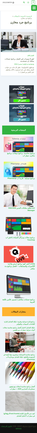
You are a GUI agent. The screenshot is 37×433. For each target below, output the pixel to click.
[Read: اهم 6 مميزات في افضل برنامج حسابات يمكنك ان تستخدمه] (18, 42)
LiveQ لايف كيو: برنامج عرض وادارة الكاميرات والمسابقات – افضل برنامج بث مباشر (20, 266)
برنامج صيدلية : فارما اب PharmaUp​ (21, 178)
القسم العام (31, 55)
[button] (24, 2)
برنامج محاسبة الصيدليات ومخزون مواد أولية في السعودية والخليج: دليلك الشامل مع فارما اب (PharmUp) (19, 357)
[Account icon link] (28, 2)
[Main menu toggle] (34, 8)
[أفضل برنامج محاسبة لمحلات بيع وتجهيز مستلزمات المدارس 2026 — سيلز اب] (20, 373)
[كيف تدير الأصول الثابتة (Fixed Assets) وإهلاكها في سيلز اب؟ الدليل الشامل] (20, 401)
